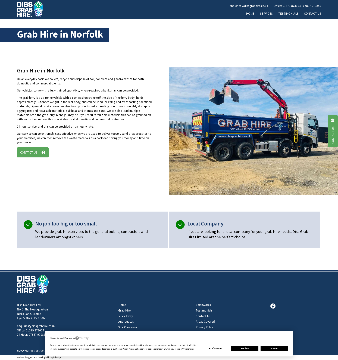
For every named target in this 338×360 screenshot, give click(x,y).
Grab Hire (124, 310)
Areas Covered (205, 322)
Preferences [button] (188, 348)
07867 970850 (312, 6)
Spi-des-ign (56, 357)
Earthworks (203, 305)
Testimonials (288, 14)
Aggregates (126, 322)
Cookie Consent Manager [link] (61, 338)
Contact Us (312, 14)
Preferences (215, 348)
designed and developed (36, 357)
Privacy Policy (205, 327)
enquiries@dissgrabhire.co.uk (249, 6)
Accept (274, 348)
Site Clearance (127, 327)
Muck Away (125, 316)
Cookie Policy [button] (122, 348)
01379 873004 (292, 6)
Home (250, 14)
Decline (245, 348)
